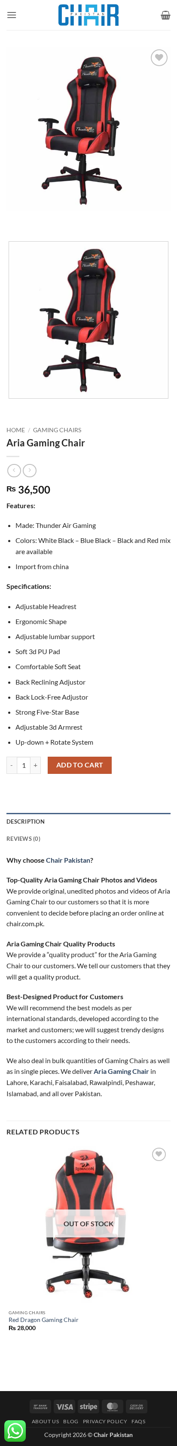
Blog (70, 1421)
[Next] (38, 219)
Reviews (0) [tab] (23, 838)
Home (15, 430)
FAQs (138, 1421)
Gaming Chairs (57, 430)
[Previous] (14, 219)
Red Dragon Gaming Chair (44, 1319)
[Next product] (14, 470)
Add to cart (80, 765)
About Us (45, 1421)
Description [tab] (25, 821)
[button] (11, 14)
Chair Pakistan (68, 860)
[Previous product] (29, 470)
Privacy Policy (105, 1421)
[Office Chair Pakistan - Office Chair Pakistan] (88, 15)
